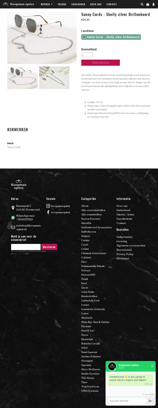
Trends (62, 4)
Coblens (86, 257)
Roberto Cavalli (90, 343)
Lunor (85, 313)
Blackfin (86, 223)
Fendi (84, 278)
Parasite (86, 326)
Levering (121, 241)
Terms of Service (19, 253)
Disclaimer (122, 258)
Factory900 (88, 274)
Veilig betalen (124, 236)
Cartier (85, 240)
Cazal (84, 244)
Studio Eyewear (90, 373)
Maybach (86, 317)
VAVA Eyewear (90, 390)
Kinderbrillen (89, 296)
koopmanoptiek (60, 206)
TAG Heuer (87, 377)
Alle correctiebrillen (93, 210)
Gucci (84, 287)
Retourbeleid (124, 249)
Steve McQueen (90, 369)
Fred (84, 283)
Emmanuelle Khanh (93, 266)
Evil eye (85, 270)
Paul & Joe (87, 330)
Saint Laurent (89, 352)
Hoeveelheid (89, 49)
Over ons (96, 4)
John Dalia (87, 291)
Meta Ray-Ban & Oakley (95, 322)
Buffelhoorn (88, 231)
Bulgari (85, 235)
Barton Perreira (90, 218)
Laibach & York (90, 300)
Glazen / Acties (125, 214)
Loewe (85, 304)
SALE (84, 347)
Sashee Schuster (91, 356)
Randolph (87, 339)
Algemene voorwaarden (130, 245)
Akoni (84, 205)
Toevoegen (100, 62)
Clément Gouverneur (93, 253)
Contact (111, 4)
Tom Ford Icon (90, 386)
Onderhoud (123, 210)
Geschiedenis (124, 218)
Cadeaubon (78, 4)
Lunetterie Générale (93, 309)
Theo (84, 382)
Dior (84, 261)
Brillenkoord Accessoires (96, 227)
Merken (45, 4)
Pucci (84, 334)
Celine (85, 248)
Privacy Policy (125, 254)
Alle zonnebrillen (91, 214)
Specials (86, 365)
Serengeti (87, 360)
